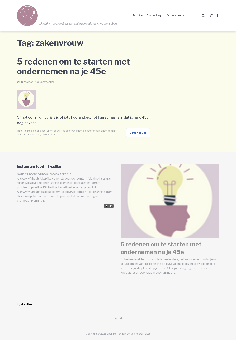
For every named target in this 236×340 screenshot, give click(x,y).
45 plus (28, 130)
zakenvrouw (48, 134)
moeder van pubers (73, 130)
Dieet (136, 15)
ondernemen (92, 130)
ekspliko (26, 304)
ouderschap (33, 134)
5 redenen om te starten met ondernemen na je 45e (73, 67)
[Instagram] (211, 15)
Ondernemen (175, 15)
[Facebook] (217, 15)
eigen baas (39, 130)
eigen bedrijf (54, 130)
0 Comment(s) (45, 81)
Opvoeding (153, 15)
